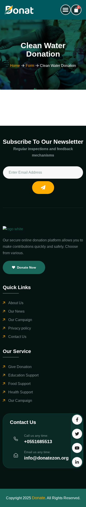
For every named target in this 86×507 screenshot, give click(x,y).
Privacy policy (19, 328)
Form (30, 66)
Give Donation (20, 367)
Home (15, 66)
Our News (16, 311)
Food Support (19, 384)
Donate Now (26, 267)
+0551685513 (38, 441)
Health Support (20, 392)
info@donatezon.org (46, 457)
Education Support (23, 375)
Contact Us (17, 337)
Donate (38, 498)
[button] (66, 10)
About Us (15, 303)
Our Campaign (20, 320)
